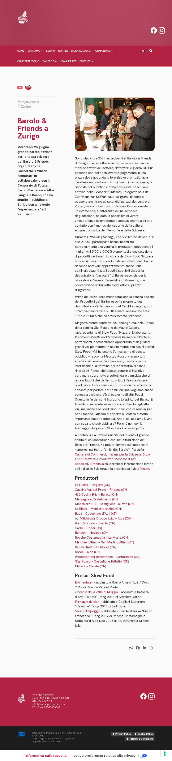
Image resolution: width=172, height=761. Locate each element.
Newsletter (68, 61)
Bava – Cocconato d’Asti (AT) (96, 513)
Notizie (63, 50)
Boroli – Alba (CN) (87, 552)
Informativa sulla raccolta (45, 755)
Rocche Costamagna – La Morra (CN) (102, 537)
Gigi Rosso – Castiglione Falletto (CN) (102, 561)
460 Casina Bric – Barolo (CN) (96, 494)
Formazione (102, 50)
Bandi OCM (50, 61)
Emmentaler (84, 582)
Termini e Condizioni (141, 738)
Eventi (50, 50)
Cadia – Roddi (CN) (88, 528)
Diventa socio (81, 50)
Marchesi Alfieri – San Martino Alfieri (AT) (104, 542)
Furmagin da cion (87, 601)
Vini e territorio (28, 61)
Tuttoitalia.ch (99, 464)
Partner (85, 61)
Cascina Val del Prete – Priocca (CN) (101, 489)
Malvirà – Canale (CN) (90, 566)
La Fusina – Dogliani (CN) (92, 485)
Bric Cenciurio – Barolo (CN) (95, 523)
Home (20, 50)
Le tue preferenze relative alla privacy (104, 755)
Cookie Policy (145, 733)
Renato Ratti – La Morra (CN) (95, 547)
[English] (144, 51)
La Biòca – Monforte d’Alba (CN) (98, 508)
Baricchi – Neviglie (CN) (91, 532)
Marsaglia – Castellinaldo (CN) (97, 499)
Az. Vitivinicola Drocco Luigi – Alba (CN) (103, 518)
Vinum (144, 468)
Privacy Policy (123, 733)
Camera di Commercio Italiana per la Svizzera (108, 454)
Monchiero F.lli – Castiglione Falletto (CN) (104, 504)
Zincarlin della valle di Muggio (96, 592)
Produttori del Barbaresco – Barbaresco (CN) (107, 557)
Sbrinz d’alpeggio (87, 611)
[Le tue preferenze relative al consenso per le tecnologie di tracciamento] (165, 754)
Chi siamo (34, 50)
